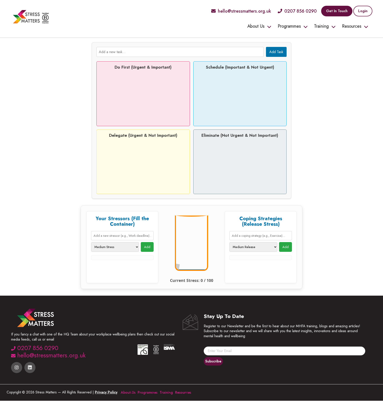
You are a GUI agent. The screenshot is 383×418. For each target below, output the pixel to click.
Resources (351, 26)
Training (321, 26)
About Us (255, 26)
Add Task (276, 51)
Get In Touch (337, 10)
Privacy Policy (106, 392)
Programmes (289, 26)
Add (147, 247)
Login (362, 10)
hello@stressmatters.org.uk (244, 11)
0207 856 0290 (300, 11)
